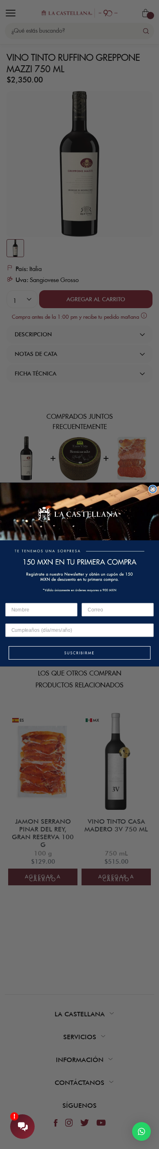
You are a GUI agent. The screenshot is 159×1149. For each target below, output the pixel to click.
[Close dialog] (152, 489)
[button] (79, 653)
